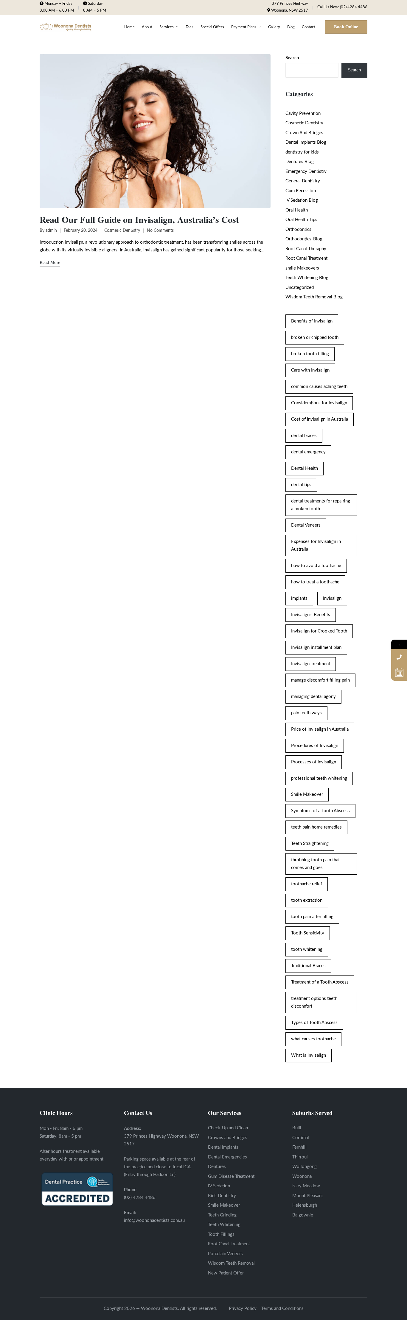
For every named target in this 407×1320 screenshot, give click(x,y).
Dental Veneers (306, 525)
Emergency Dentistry (306, 171)
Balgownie (302, 1215)
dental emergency (308, 452)
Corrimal (300, 1138)
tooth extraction (306, 900)
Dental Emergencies (227, 1157)
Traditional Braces (308, 966)
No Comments (160, 230)
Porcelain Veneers (225, 1254)
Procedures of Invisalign (314, 745)
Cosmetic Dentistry (122, 230)
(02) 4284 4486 (140, 1197)
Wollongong (304, 1166)
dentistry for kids (302, 152)
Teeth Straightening (310, 843)
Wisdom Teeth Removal (231, 1263)
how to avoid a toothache (316, 565)
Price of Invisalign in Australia (320, 729)
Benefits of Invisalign (312, 321)
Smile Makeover (307, 794)
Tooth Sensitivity (307, 933)
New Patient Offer (226, 1273)
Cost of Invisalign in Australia (319, 419)
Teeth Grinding (222, 1215)
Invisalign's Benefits (310, 615)
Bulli (296, 1128)
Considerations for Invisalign (319, 403)
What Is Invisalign (308, 1055)
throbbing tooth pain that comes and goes (315, 864)
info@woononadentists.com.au (154, 1220)
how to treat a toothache (315, 582)
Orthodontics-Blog (303, 239)
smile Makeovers (302, 268)
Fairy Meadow (306, 1186)
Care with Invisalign (310, 370)
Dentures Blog (299, 161)
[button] (346, 27)
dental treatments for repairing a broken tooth (320, 505)
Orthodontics (298, 229)
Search (292, 58)
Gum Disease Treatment (231, 1176)
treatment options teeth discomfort (314, 1002)
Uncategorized (299, 287)
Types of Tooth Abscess (314, 1022)
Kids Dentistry (222, 1196)
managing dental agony (313, 696)
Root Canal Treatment (306, 258)
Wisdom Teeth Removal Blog (314, 297)
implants (299, 598)
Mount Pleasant (307, 1196)
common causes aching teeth (319, 386)
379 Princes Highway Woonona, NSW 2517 (289, 7)
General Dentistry (302, 181)
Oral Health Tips (301, 219)
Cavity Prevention (303, 113)
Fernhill (299, 1147)
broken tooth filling (310, 354)
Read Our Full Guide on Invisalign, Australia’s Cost (139, 219)
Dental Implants (223, 1147)
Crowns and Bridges (227, 1138)
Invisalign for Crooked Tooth (319, 631)
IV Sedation (219, 1186)
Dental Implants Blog (305, 142)
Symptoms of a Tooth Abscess (320, 811)
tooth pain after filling (312, 917)
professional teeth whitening (319, 778)
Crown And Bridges (304, 133)
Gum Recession (300, 191)
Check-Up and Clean (228, 1128)
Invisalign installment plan (316, 647)
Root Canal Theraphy (305, 249)
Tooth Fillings (221, 1234)
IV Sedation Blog (301, 200)
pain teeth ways (306, 713)
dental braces (304, 435)
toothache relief (306, 884)
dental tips (301, 485)
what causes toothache (313, 1039)
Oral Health (296, 210)
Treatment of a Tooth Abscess (320, 982)
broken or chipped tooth (314, 337)
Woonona (302, 1176)
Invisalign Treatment (310, 664)
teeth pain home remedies (316, 827)
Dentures (217, 1166)
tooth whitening (306, 949)
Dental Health (304, 468)
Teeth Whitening (224, 1224)
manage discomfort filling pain (320, 680)
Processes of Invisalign (313, 762)
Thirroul (300, 1157)
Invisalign (332, 598)
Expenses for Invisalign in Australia (316, 545)
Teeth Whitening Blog (306, 277)
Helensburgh (304, 1205)
